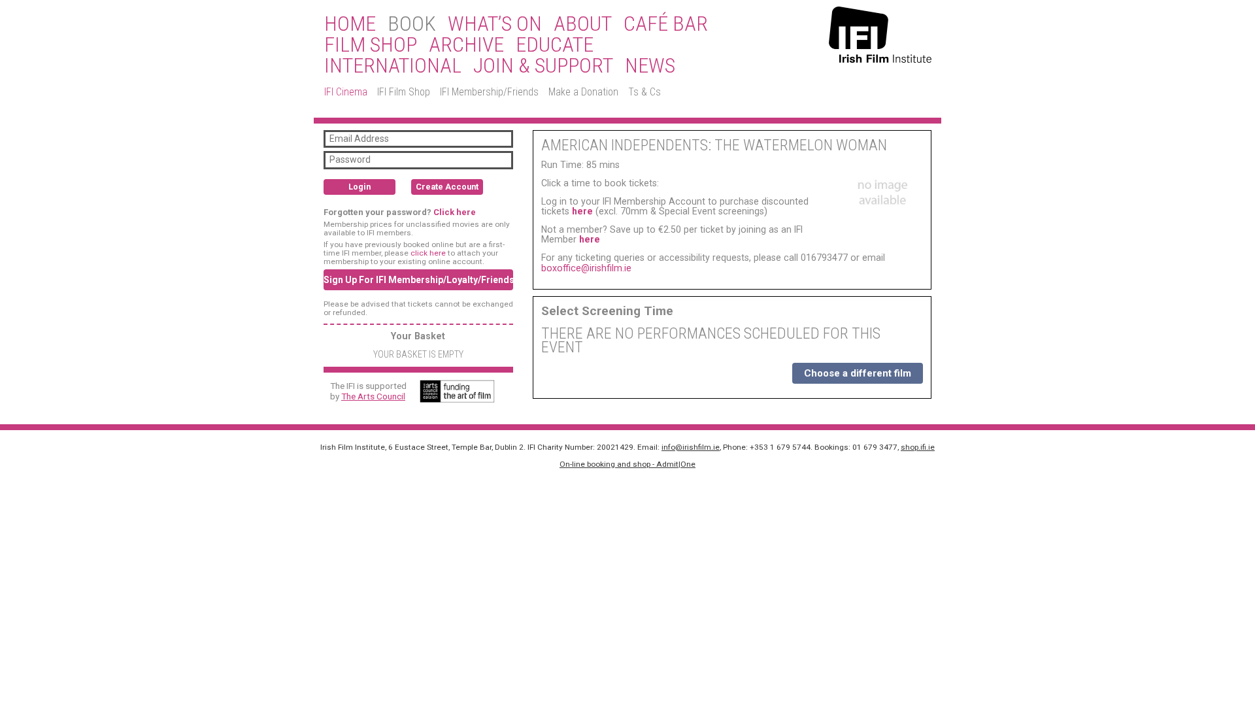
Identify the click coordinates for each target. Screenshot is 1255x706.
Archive (466, 45)
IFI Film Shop (403, 92)
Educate (555, 45)
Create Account (447, 187)
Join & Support (543, 66)
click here (428, 253)
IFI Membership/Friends (489, 92)
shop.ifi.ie (918, 447)
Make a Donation (583, 92)
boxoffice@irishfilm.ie (586, 268)
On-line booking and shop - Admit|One (627, 464)
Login (359, 187)
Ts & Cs (644, 92)
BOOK (412, 24)
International (392, 66)
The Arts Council (373, 396)
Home (350, 24)
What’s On (495, 24)
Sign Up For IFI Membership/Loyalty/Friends (418, 280)
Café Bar (666, 24)
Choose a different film (857, 373)
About (583, 24)
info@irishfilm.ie (690, 447)
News (650, 66)
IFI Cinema (345, 92)
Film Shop (370, 45)
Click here (454, 212)
